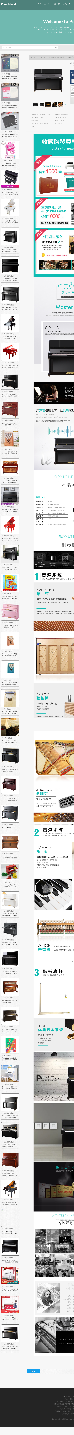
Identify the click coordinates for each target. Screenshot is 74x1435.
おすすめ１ (47, 4)
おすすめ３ (66, 4)
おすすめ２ (57, 4)
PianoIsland (8, 4)
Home (39, 4)
